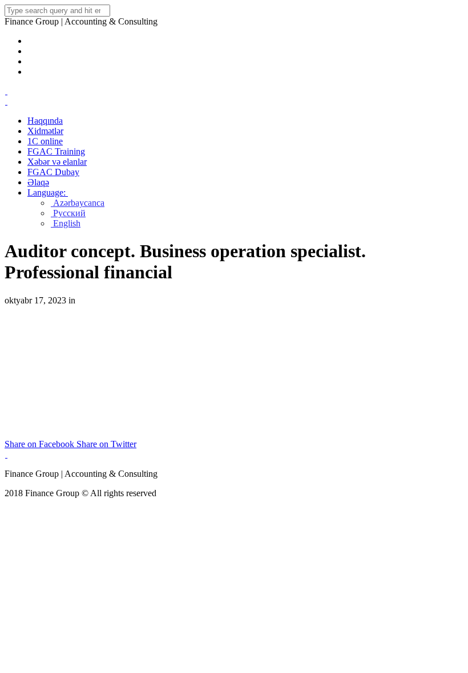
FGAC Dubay (53, 172)
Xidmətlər (45, 131)
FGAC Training (56, 151)
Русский (68, 213)
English (65, 223)
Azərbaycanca (77, 203)
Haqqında (45, 120)
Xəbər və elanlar (57, 162)
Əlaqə (38, 182)
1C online (45, 141)
